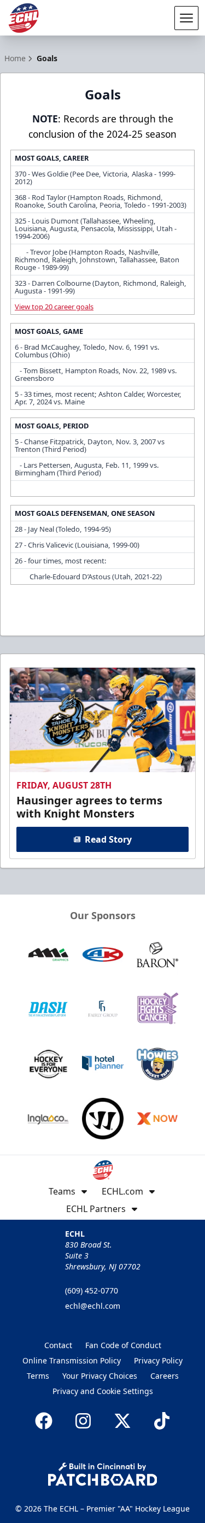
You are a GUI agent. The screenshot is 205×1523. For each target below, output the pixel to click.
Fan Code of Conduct (123, 1345)
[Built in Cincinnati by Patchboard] (102, 1474)
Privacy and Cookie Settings (102, 1391)
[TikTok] (162, 1421)
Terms (38, 1376)
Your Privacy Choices (99, 1376)
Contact (58, 1345)
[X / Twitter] (122, 1421)
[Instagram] (83, 1421)
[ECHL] (23, 18)
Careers (164, 1376)
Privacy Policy (158, 1360)
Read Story (108, 839)
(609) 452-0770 (91, 1290)
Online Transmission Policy (71, 1360)
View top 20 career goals (54, 306)
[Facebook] (43, 1421)
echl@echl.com (92, 1306)
